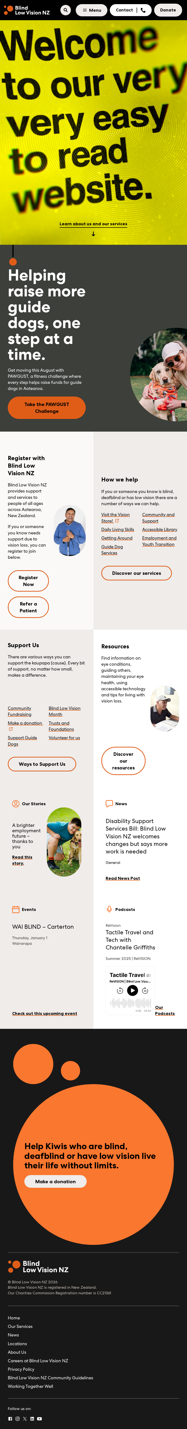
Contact (124, 10)
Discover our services (136, 573)
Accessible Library (159, 529)
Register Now (28, 581)
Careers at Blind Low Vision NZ (38, 1360)
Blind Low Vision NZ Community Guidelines (50, 1378)
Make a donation (55, 1181)
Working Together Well (30, 1386)
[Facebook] (10, 1418)
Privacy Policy (21, 1369)
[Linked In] (32, 1418)
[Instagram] (17, 1418)
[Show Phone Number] (143, 10)
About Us (17, 1352)
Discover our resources (123, 761)
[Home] (26, 10)
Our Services (20, 1326)
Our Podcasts (165, 1010)
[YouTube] (39, 1418)
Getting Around (116, 538)
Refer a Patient (28, 607)
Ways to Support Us (42, 764)
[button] (65, 10)
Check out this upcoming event (44, 1013)
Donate (168, 10)
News (13, 1335)
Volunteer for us (64, 737)
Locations (17, 1343)
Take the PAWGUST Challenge (46, 407)
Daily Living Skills (117, 529)
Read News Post (123, 878)
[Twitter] (24, 1418)
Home (14, 1318)
